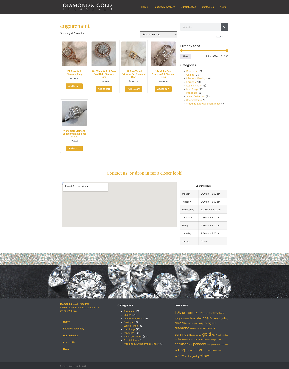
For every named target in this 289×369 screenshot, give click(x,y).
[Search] (224, 27)
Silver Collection (195, 96)
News (223, 7)
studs (208, 350)
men (220, 339)
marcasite (205, 339)
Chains (190, 74)
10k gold (188, 313)
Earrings (191, 81)
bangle (178, 318)
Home (144, 7)
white (179, 356)
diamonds (208, 328)
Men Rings (192, 89)
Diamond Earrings (196, 78)
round (190, 350)
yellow (203, 356)
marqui (213, 340)
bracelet (196, 318)
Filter (186, 56)
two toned (217, 350)
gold (206, 334)
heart (214, 335)
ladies (178, 339)
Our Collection (188, 7)
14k (196, 313)
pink (208, 345)
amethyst (214, 313)
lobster (185, 340)
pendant (199, 344)
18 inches (204, 313)
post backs (215, 344)
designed (210, 323)
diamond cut (195, 329)
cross (216, 318)
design (201, 323)
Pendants (191, 92)
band (221, 313)
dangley (194, 323)
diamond (182, 328)
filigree (192, 335)
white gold (191, 356)
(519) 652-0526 (68, 311)
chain (207, 318)
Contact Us (208, 7)
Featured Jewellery (164, 7)
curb (188, 323)
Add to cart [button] (74, 86)
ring (181, 349)
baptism (186, 319)
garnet (198, 335)
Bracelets (191, 71)
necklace (181, 344)
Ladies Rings (193, 85)
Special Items (194, 99)
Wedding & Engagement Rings (203, 103)
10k (178, 312)
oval (190, 345)
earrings (181, 334)
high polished (223, 335)
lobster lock (194, 339)
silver (199, 349)
